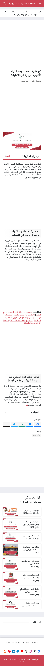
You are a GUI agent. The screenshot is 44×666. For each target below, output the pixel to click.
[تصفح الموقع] (40, 3)
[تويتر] (14, 424)
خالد (33, 81)
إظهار (8, 156)
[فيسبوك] (37, 424)
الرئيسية (37, 12)
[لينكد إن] (13, 651)
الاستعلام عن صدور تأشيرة (24, 315)
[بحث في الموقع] (4, 3)
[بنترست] (9, 651)
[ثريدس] (26, 651)
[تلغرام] (18, 651)
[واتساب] (22, 424)
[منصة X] (34, 651)
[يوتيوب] (22, 651)
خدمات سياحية (25, 12)
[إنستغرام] (30, 651)
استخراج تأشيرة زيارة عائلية (21, 320)
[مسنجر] (29, 424)
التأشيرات (36, 435)
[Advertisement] (22, 44)
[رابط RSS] (5, 651)
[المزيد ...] (6, 424)
